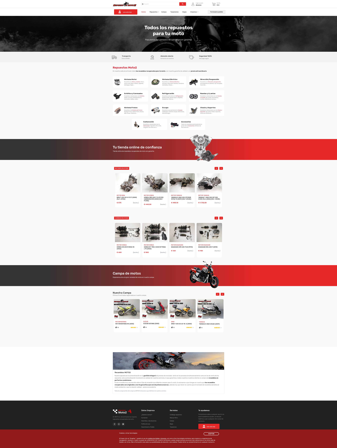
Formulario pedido (216, 12)
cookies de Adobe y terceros (157, 438)
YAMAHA (202, 322)
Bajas (184, 12)
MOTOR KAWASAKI (177, 245)
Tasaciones (174, 12)
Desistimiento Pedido (147, 427)
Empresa (193, 12)
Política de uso (145, 424)
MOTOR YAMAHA (176, 195)
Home (143, 12)
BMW (172, 322)
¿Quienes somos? (146, 415)
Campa (163, 12)
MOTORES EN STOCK (121, 168)
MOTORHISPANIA (120, 322)
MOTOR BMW (121, 195)
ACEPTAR (211, 434)
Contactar (144, 418)
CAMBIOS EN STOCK (121, 218)
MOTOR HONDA (149, 195)
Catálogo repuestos (176, 415)
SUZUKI (145, 321)
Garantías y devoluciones (148, 421)
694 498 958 (211, 427)
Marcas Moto (174, 418)
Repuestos (153, 12)
